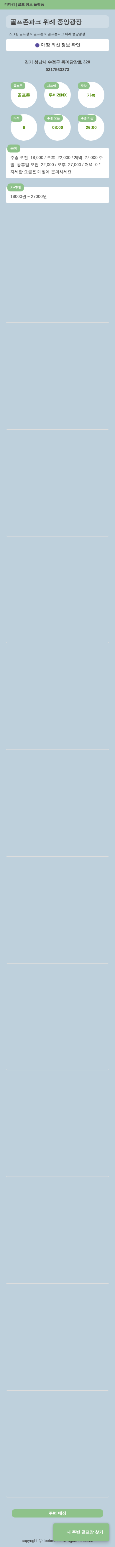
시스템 (51, 85)
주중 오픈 (53, 118)
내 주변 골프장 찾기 (85, 1532)
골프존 (18, 85)
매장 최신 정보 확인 (60, 44)
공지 (13, 148)
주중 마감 (87, 118)
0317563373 (57, 69)
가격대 (15, 187)
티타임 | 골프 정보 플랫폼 (24, 4)
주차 (84, 85)
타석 (16, 118)
